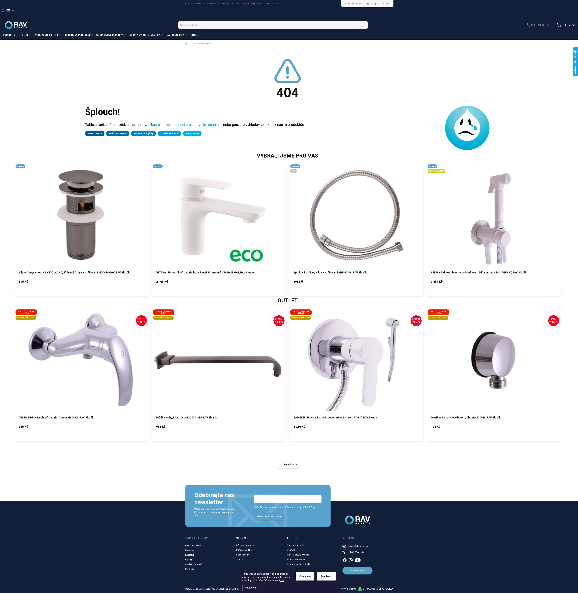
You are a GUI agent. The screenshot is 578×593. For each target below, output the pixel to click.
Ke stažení (225, 3)
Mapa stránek (192, 133)
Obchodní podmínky (296, 545)
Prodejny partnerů (253, 3)
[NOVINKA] (81, 217)
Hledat (364, 25)
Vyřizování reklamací (296, 559)
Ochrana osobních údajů (298, 564)
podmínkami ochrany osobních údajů (299, 507)
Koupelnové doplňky (143, 133)
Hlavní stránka (95, 133)
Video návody (242, 555)
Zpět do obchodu (289, 464)
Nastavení (250, 587)
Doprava (291, 550)
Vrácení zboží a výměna (298, 555)
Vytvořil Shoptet (348, 589)
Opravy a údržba (244, 550)
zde (282, 580)
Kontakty (271, 3)
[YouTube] (357, 559)
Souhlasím (326, 576)
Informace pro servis (245, 545)
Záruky (239, 559)
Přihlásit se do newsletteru (269, 516)
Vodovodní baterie (118, 133)
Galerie (238, 3)
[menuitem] (11, 35)
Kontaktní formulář (169, 133)
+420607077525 (356, 552)
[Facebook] (344, 559)
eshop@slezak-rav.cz (358, 546)
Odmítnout (305, 576)
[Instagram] (350, 559)
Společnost (210, 3)
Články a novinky (193, 3)
